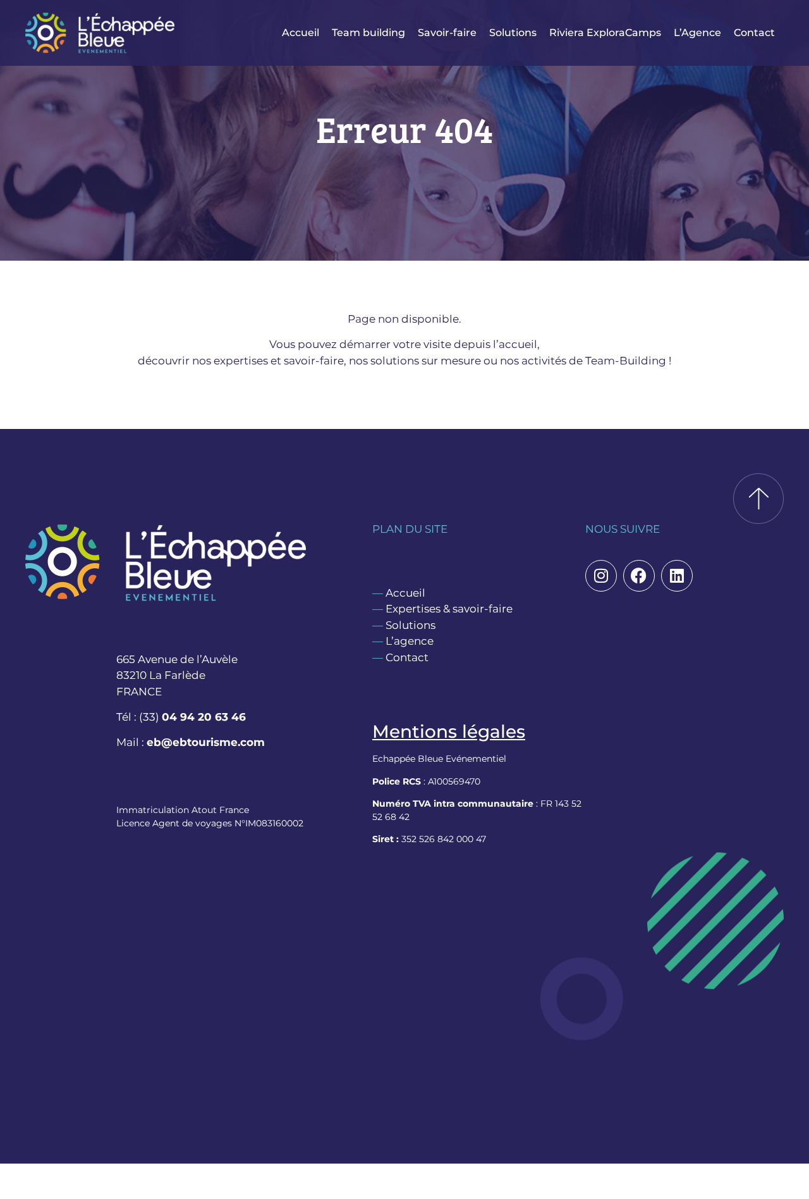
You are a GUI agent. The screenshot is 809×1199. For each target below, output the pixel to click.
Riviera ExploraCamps (605, 33)
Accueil (300, 33)
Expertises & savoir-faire (449, 608)
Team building (368, 33)
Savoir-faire (447, 33)
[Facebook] (639, 576)
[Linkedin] (677, 576)
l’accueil (515, 344)
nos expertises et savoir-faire (268, 360)
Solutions (513, 33)
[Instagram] (601, 576)
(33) (192, 717)
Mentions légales (448, 731)
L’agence (410, 641)
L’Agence (697, 33)
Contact (754, 33)
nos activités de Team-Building (583, 360)
